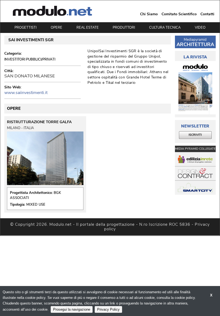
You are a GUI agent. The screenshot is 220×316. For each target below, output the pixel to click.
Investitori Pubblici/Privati (29, 59)
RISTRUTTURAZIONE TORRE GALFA (39, 122)
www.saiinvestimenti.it (25, 93)
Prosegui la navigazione (71, 309)
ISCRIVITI (195, 135)
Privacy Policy (108, 309)
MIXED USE (36, 204)
